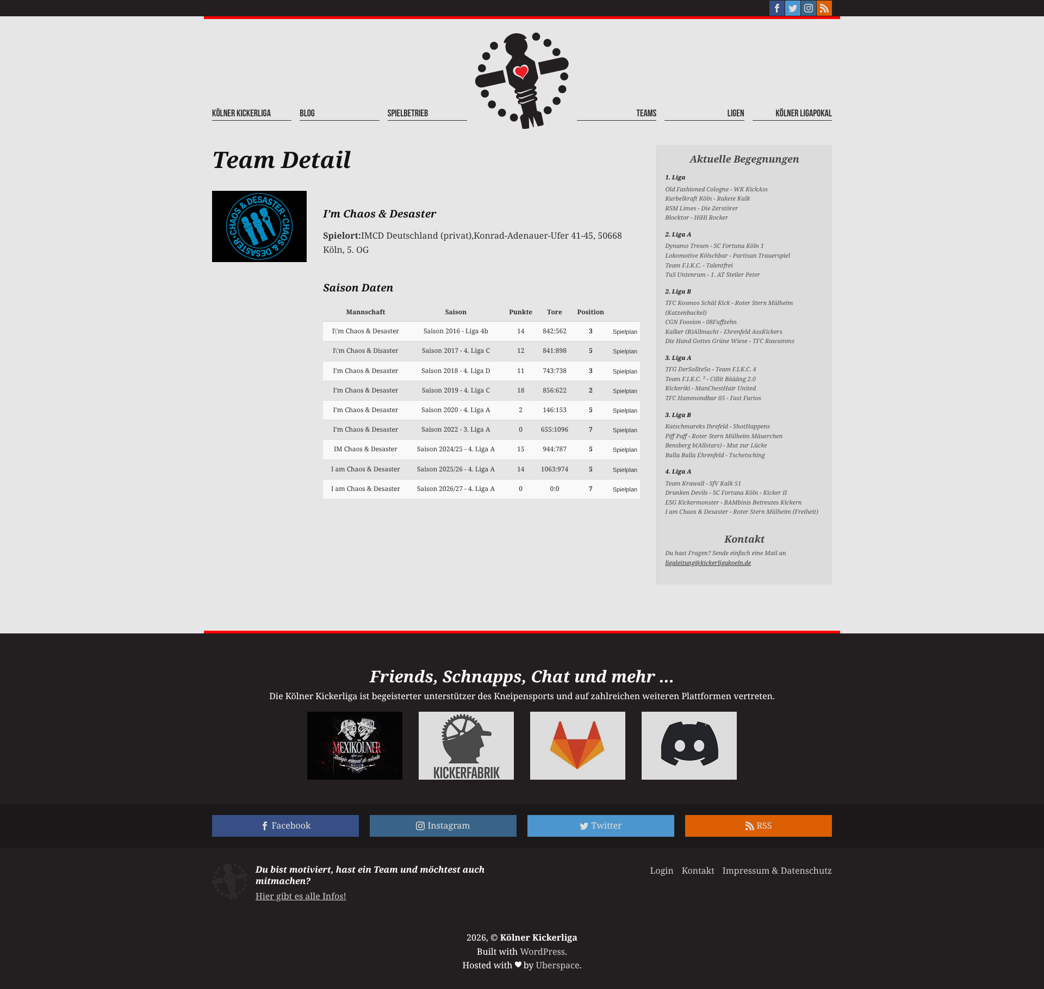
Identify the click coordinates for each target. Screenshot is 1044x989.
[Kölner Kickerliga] (522, 81)
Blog (307, 114)
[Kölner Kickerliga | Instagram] (808, 8)
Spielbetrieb (408, 114)
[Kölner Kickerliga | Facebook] (777, 8)
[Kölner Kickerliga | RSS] (824, 8)
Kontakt (698, 870)
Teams (646, 114)
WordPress (542, 951)
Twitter (606, 825)
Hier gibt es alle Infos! (301, 896)
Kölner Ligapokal (803, 114)
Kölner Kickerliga (241, 114)
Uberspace (558, 965)
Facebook (291, 825)
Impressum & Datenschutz (777, 870)
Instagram (448, 825)
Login (661, 870)
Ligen (736, 114)
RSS (764, 825)
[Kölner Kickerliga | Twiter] (792, 8)
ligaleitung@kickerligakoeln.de (708, 563)
